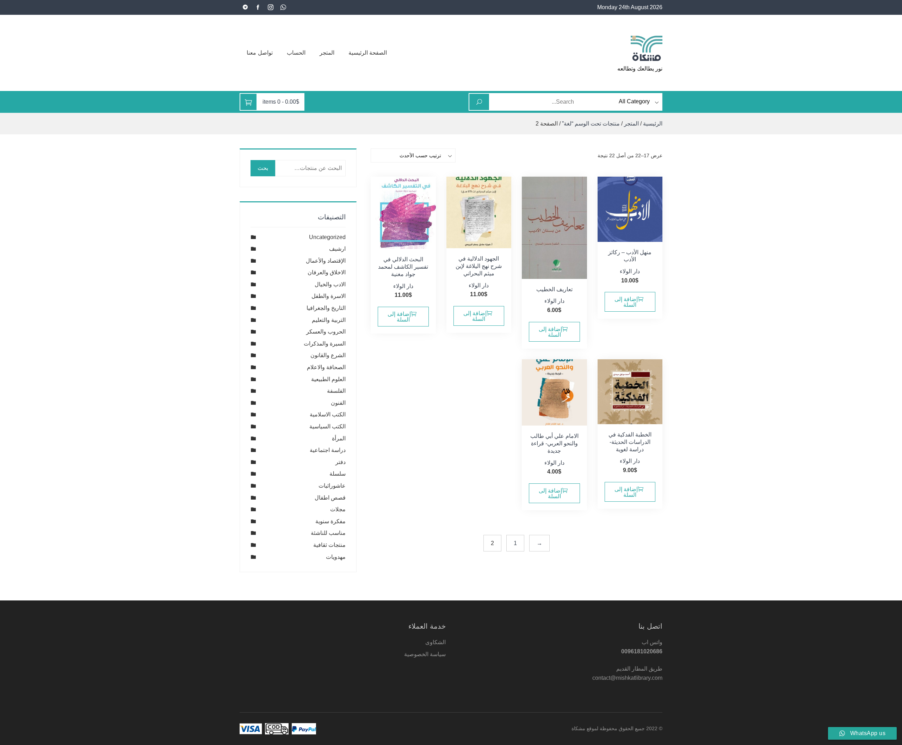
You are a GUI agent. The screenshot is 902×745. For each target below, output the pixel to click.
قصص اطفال (330, 498)
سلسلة (337, 474)
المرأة (339, 438)
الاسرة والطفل (328, 296)
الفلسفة (336, 391)
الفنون (338, 403)
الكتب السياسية (327, 426)
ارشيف (337, 249)
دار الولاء (630, 271)
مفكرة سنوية (330, 521)
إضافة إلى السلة (626, 302)
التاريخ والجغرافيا (326, 308)
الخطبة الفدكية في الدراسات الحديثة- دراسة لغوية (629, 442)
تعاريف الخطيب (554, 289)
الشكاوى (435, 642)
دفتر (340, 462)
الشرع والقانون (328, 355)
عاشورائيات (332, 486)
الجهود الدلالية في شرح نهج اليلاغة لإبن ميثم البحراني (479, 266)
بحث (263, 168)
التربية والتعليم (329, 320)
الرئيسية (652, 124)
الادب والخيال (330, 284)
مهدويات (336, 557)
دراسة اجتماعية (328, 450)
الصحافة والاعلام (326, 367)
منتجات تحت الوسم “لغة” (591, 124)
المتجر (327, 53)
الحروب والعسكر (326, 332)
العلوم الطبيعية (328, 379)
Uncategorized (327, 237)
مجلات (338, 509)
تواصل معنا (260, 53)
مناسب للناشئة (328, 533)
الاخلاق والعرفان (327, 272)
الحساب (296, 53)
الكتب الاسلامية (328, 414)
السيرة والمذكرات (325, 344)
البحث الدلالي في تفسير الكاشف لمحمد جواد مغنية (403, 266)
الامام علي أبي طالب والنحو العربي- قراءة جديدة (554, 443)
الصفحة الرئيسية (367, 53)
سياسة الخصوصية (425, 654)
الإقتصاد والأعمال (326, 261)
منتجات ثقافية (329, 545)
